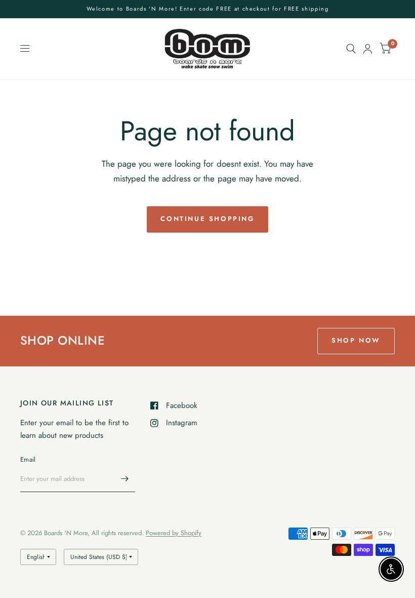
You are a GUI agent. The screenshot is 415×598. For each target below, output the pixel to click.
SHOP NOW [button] (356, 340)
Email (27, 459)
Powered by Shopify (173, 533)
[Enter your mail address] (125, 479)
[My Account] (367, 48)
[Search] (351, 48)
